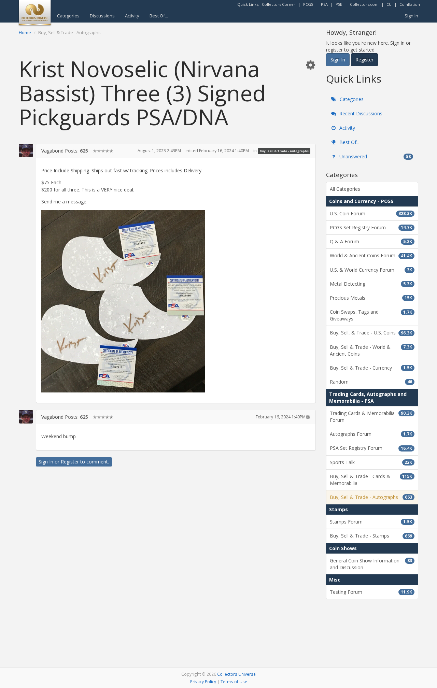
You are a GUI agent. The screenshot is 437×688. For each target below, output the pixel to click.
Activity (132, 16)
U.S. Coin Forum (371, 213)
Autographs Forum (371, 434)
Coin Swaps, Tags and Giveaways (371, 315)
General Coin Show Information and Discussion (371, 564)
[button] (310, 64)
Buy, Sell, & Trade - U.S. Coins (371, 332)
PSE (339, 4)
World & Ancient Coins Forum (371, 255)
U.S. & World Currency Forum (371, 270)
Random (371, 381)
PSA (324, 4)
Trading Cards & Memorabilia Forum (371, 416)
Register (70, 461)
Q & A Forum (371, 241)
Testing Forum (371, 592)
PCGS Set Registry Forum (371, 227)
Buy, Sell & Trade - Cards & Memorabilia (371, 479)
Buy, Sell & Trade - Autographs (284, 151)
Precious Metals (371, 298)
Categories (68, 16)
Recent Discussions (360, 113)
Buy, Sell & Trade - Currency (371, 367)
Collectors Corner (278, 4)
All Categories (345, 189)
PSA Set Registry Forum (371, 448)
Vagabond (52, 150)
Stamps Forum (371, 521)
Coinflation (409, 4)
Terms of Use (234, 681)
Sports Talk (371, 462)
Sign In (411, 16)
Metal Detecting (371, 284)
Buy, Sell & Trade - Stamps (371, 535)
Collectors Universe (236, 674)
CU (389, 4)
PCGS (308, 4)
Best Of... (159, 16)
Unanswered (374, 156)
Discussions (102, 16)
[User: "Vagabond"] (26, 150)
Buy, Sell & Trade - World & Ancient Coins (371, 350)
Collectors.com (364, 4)
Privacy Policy (203, 681)
